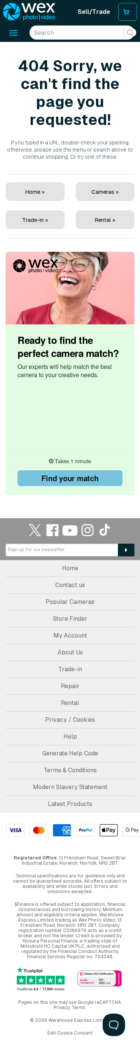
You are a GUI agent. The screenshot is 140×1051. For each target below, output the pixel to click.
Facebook (52, 530)
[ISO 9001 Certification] (100, 979)
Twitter (35, 530)
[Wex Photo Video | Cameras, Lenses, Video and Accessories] (29, 12)
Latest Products (70, 803)
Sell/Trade (94, 11)
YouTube (70, 530)
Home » (35, 192)
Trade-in (70, 669)
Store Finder (70, 618)
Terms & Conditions (70, 770)
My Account (70, 635)
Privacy (61, 1007)
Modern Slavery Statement (70, 787)
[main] (70, 269)
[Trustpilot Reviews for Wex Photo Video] (41, 979)
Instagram (88, 530)
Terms (78, 1007)
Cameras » (105, 192)
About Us (70, 652)
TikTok (105, 530)
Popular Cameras (70, 601)
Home (70, 568)
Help (70, 736)
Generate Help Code (70, 753)
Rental (70, 702)
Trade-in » (35, 220)
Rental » (104, 220)
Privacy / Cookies (70, 719)
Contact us (70, 585)
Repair (70, 686)
